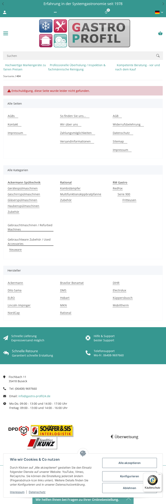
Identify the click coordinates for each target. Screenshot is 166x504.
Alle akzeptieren (129, 463)
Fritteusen (129, 200)
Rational (65, 313)
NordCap (14, 313)
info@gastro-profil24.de (34, 396)
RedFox (117, 188)
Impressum (17, 492)
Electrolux (119, 290)
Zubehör (13, 212)
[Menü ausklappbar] (5, 33)
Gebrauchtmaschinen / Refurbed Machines (30, 227)
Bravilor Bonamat (72, 283)
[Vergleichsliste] (106, 12)
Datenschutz (37, 492)
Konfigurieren (129, 476)
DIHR (116, 283)
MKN (63, 305)
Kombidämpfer (70, 188)
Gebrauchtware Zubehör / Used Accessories (29, 242)
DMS (63, 290)
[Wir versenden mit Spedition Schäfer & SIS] (52, 431)
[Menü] (159, 475)
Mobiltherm (121, 305)
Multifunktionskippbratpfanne (80, 194)
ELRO (11, 298)
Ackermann (15, 283)
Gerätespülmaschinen (23, 188)
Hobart (64, 298)
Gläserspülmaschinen (22, 200)
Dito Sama (14, 290)
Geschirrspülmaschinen (24, 194)
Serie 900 (124, 194)
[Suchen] (158, 55)
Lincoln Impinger (19, 305)
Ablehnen (129, 488)
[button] (3, 3)
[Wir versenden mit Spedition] (42, 443)
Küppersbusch (123, 298)
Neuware (15, 249)
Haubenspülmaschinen (23, 206)
